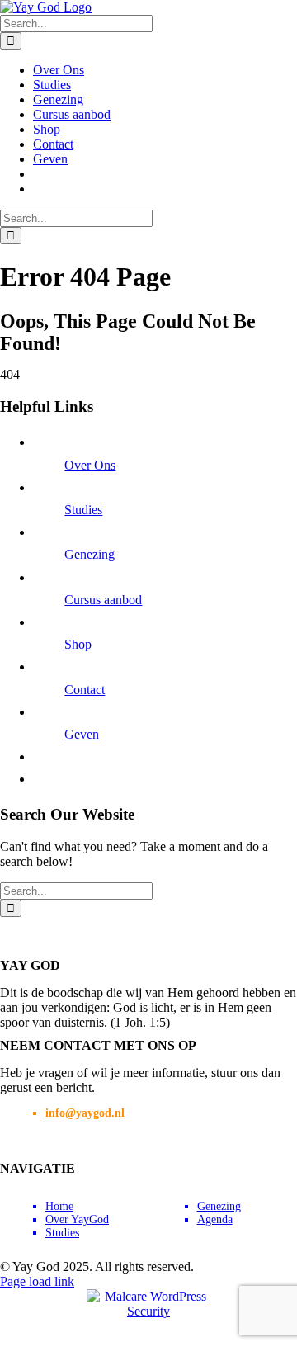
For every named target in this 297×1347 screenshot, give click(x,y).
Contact (84, 690)
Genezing (89, 554)
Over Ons (90, 465)
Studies (83, 510)
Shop (78, 644)
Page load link (37, 1281)
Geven (81, 734)
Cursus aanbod (103, 600)
